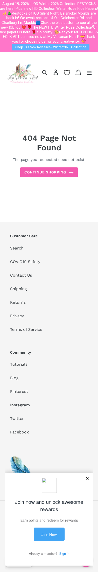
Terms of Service (26, 329)
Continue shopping (45, 172)
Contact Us (21, 275)
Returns (18, 302)
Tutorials (18, 364)
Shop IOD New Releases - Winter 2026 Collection (50, 47)
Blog (14, 377)
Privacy (17, 315)
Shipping (18, 288)
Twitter (17, 418)
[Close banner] (93, 26)
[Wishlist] (67, 72)
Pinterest (19, 391)
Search (17, 248)
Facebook (19, 432)
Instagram (20, 405)
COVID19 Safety (25, 261)
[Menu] (89, 72)
